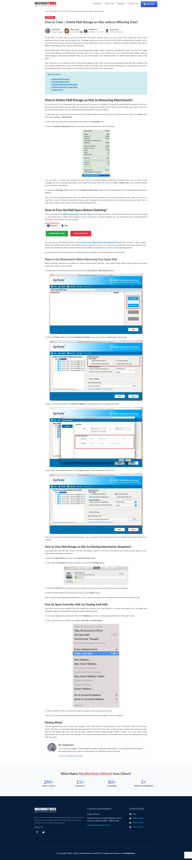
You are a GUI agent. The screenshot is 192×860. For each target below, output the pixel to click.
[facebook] (37, 832)
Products (97, 3)
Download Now (57, 233)
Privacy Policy (138, 822)
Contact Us (133, 3)
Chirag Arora (55, 32)
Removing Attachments (61, 79)
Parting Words (57, 90)
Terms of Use (138, 827)
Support (121, 3)
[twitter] (43, 832)
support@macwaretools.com (98, 825)
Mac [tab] (66, 225)
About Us (109, 3)
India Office (93, 814)
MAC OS (50, 17)
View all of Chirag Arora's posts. (70, 756)
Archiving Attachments (61, 82)
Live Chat (149, 4)
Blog (134, 814)
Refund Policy (138, 818)
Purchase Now (81, 233)
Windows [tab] (54, 225)
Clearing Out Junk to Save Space (65, 87)
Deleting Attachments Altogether (65, 84)
